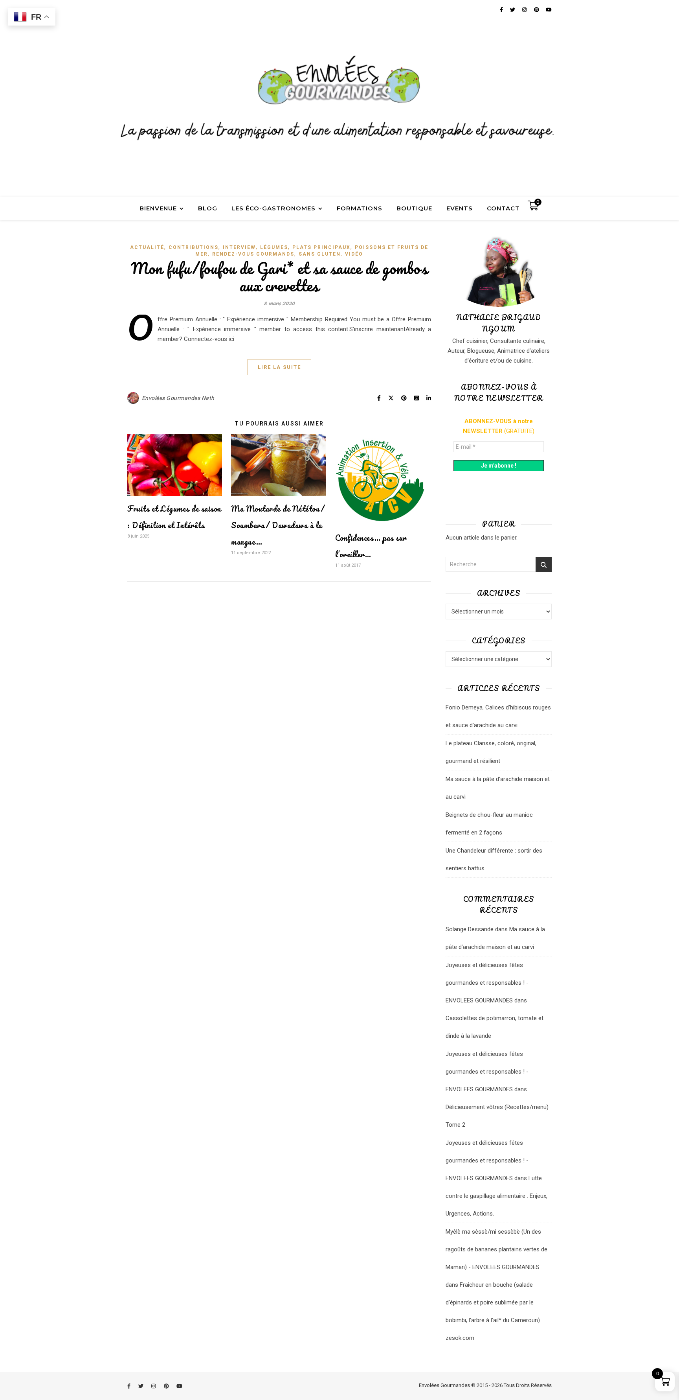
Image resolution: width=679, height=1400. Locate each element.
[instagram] (154, 1386)
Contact (503, 208)
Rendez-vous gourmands (253, 254)
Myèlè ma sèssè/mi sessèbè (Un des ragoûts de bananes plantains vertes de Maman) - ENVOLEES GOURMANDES (496, 1249)
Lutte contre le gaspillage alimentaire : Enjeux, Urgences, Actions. (496, 1196)
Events (459, 208)
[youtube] (179, 1386)
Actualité (147, 247)
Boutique (414, 208)
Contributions (193, 247)
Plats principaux (321, 247)
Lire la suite (279, 367)
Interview (239, 247)
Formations (359, 208)
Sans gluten (320, 254)
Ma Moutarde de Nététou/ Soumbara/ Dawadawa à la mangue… (278, 525)
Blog (207, 208)
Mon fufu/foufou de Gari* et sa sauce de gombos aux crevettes (279, 277)
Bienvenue (158, 208)
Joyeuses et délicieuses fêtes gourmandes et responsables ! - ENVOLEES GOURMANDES (487, 983)
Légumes (274, 247)
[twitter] (141, 1386)
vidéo (354, 254)
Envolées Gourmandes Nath (178, 398)
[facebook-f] (129, 1386)
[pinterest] (167, 1386)
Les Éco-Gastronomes (273, 208)
